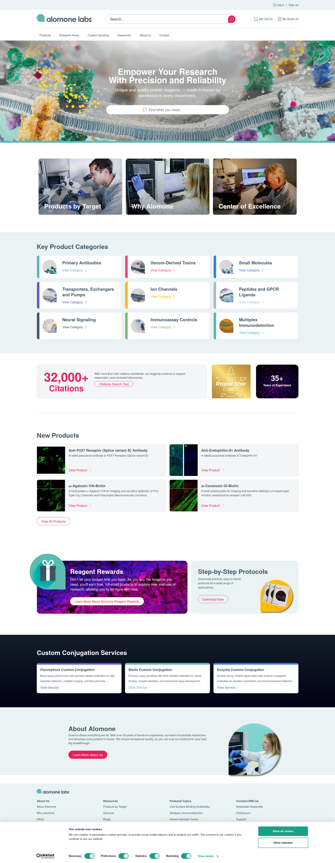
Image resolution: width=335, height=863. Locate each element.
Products (45, 35)
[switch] (124, 856)
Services (108, 813)
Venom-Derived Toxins (184, 819)
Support (241, 819)
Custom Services (98, 35)
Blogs (106, 819)
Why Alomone (45, 813)
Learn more (56, 214)
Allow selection (283, 842)
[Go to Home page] (64, 19)
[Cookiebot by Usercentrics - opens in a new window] (45, 856)
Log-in (280, 5)
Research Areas (69, 35)
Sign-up (293, 5)
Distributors (243, 813)
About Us (145, 35)
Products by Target (114, 807)
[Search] (231, 19)
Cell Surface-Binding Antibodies (190, 807)
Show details (206, 856)
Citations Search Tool (114, 384)
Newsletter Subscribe (249, 807)
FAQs (40, 819)
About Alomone (46, 807)
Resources (124, 35)
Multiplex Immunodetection (186, 813)
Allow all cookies (283, 831)
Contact (164, 35)
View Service (49, 687)
